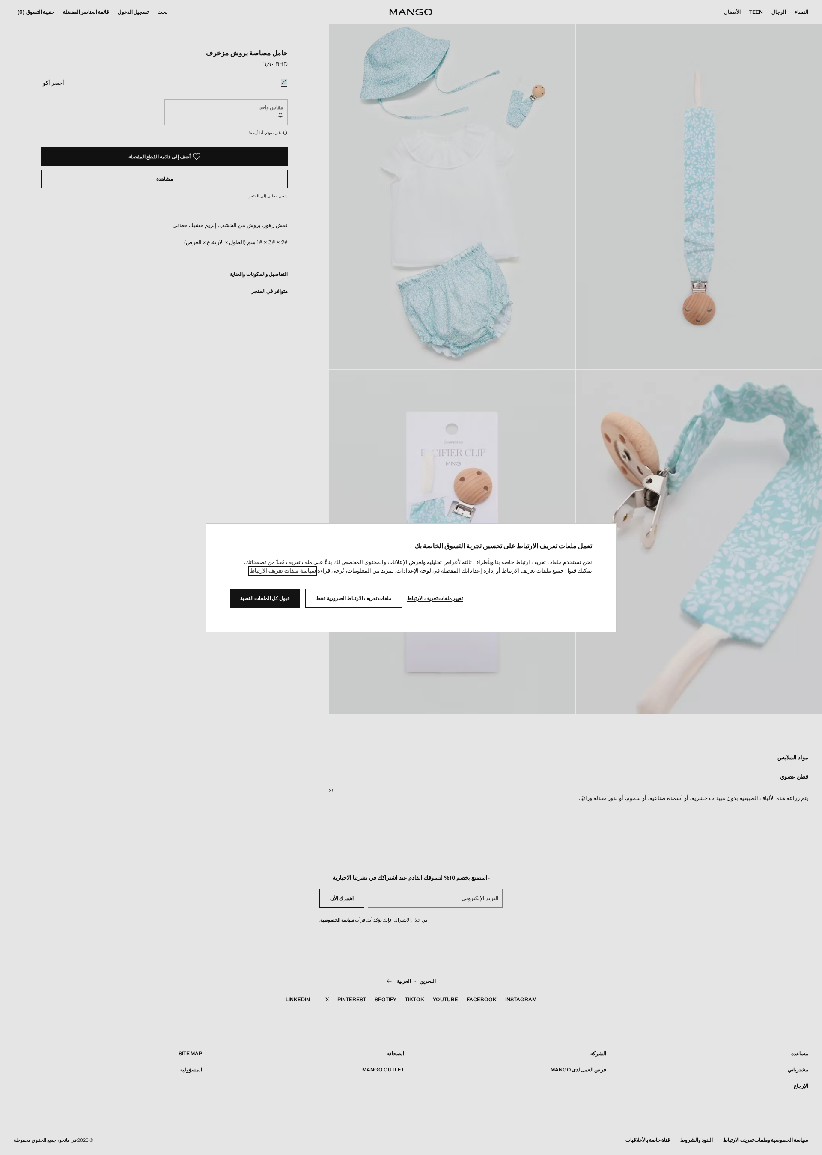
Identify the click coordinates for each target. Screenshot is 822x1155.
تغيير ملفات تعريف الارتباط (435, 598)
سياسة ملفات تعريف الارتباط (283, 570)
